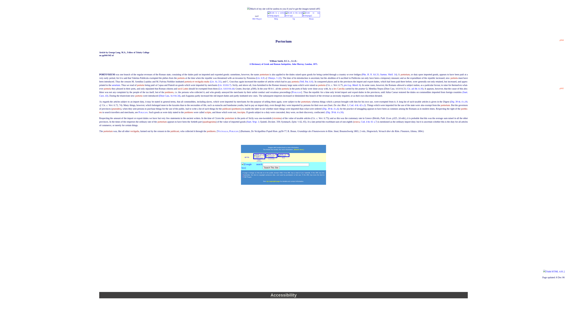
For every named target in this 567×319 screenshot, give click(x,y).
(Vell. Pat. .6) (306, 81)
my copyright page (273, 181)
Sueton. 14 (388, 74)
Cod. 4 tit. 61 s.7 (368, 122)
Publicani (296, 92)
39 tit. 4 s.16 (459, 101)
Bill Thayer (257, 19)
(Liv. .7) (224, 85)
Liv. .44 (226, 88)
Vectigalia (222, 131)
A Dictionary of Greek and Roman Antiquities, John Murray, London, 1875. (283, 64)
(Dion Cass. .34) (169, 96)
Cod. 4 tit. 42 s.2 (357, 105)
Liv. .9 (260, 78)
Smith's (259, 160)
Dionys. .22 (274, 78)
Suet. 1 (253, 122)
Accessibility (284, 295)
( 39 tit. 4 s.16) (334, 112)
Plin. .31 (370, 74)
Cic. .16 (415, 88)
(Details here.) (299, 149)
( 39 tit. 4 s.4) (330, 109)
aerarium (116, 85)
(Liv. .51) (215, 81)
